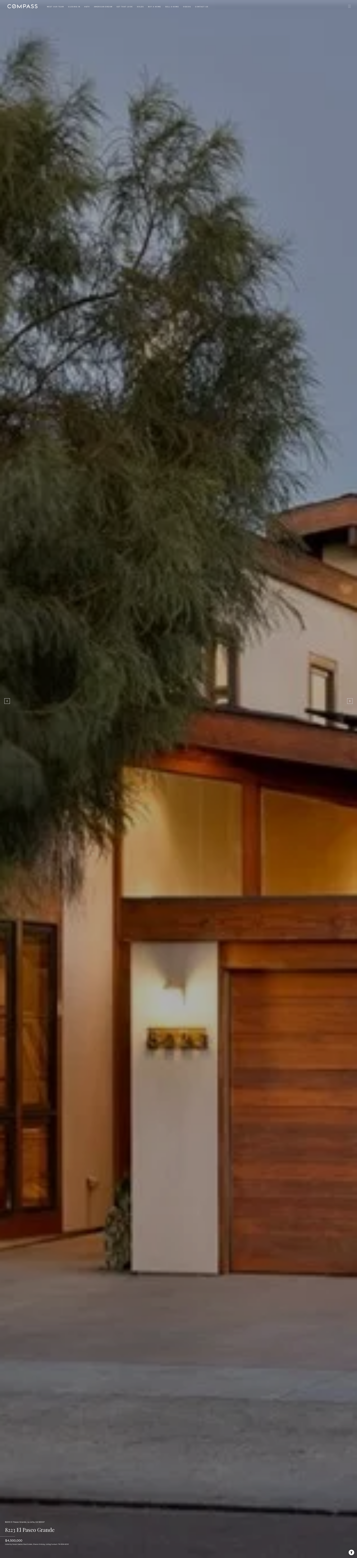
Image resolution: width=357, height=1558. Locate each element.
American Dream (103, 7)
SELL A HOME (172, 7)
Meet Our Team (55, 7)
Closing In (74, 7)
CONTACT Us (201, 7)
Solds (140, 7)
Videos (187, 7)
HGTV (87, 7)
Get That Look (125, 7)
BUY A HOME (154, 7)
